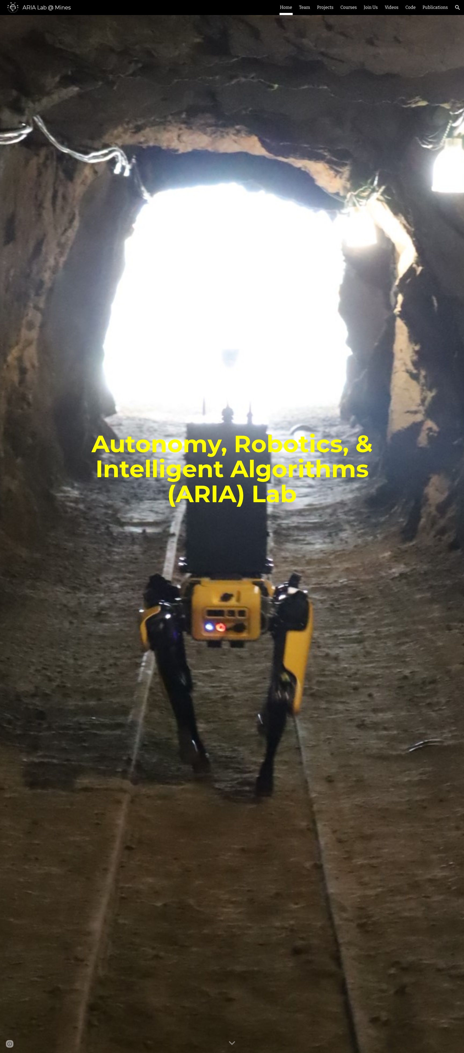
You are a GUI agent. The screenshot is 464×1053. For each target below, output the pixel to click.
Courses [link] (348, 7)
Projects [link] (325, 7)
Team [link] (304, 7)
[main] (232, 534)
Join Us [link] (371, 7)
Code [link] (410, 7)
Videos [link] (391, 7)
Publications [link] (435, 7)
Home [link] (286, 7)
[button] (457, 7)
